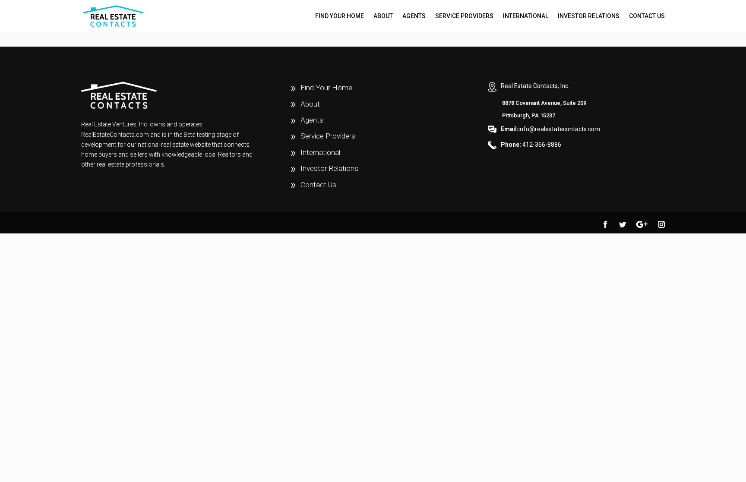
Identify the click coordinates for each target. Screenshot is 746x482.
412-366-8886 (531, 144)
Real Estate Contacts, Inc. (535, 85)
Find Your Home (339, 16)
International (525, 16)
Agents (414, 16)
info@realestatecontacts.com (550, 129)
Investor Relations (589, 16)
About (383, 16)
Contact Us (647, 16)
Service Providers (464, 16)
